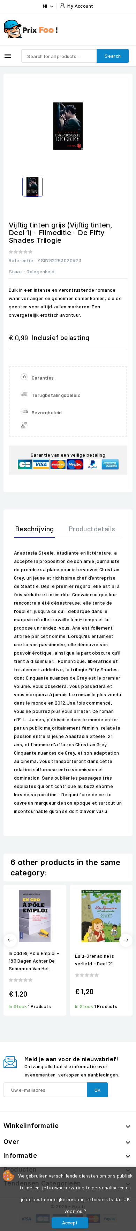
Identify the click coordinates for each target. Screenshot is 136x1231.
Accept (70, 1222)
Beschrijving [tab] (34, 528)
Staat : (17, 271)
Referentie (21, 260)
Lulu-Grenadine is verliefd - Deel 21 (94, 959)
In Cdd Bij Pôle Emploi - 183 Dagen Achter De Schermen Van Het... (34, 960)
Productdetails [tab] (91, 528)
